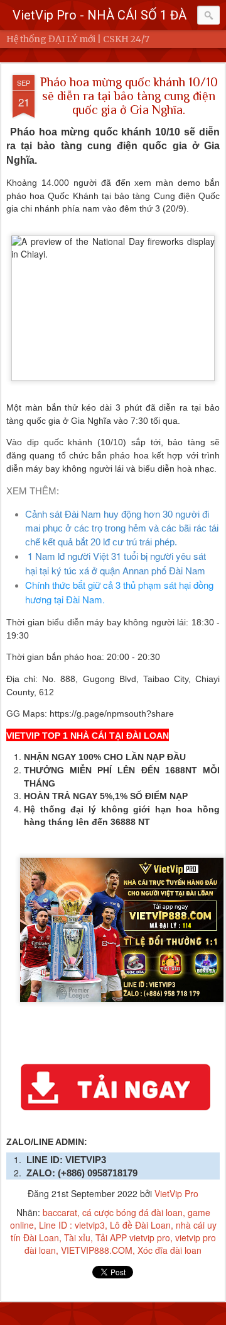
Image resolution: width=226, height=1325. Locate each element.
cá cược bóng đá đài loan (132, 1212)
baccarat (60, 1212)
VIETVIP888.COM (96, 1250)
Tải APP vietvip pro (132, 1237)
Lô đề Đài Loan (140, 1225)
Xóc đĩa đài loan (169, 1250)
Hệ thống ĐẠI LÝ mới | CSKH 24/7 (77, 39)
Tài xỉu (77, 1237)
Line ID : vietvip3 (72, 1225)
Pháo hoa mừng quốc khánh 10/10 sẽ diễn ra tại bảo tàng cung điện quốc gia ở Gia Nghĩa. (129, 96)
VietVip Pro (176, 1193)
